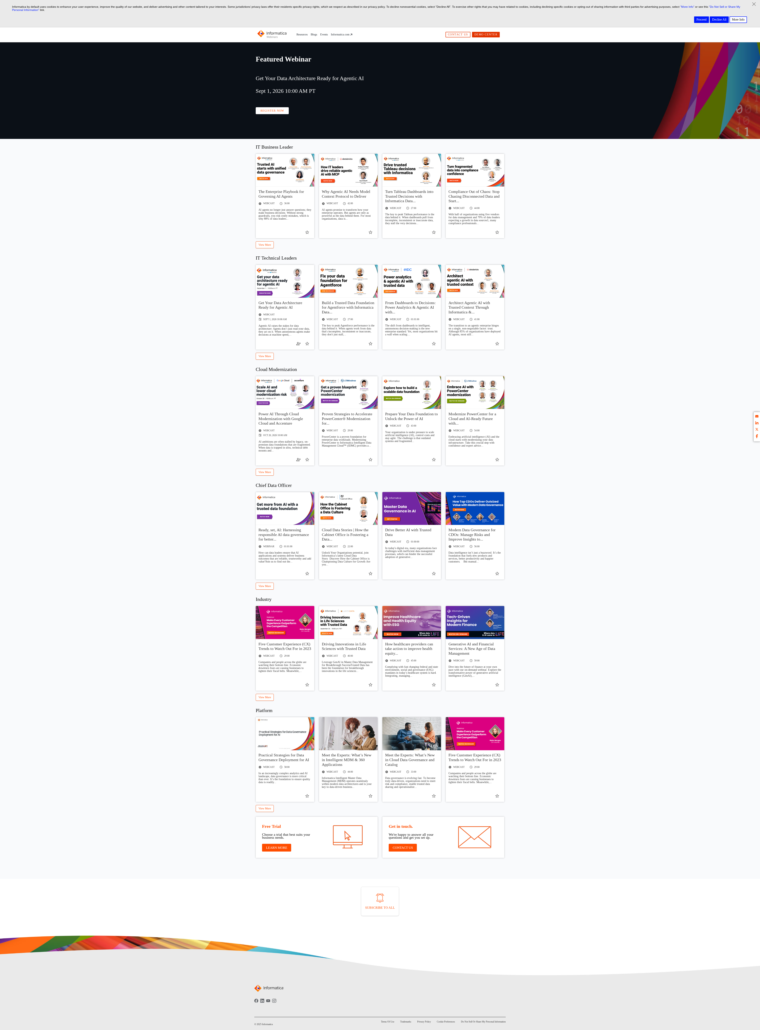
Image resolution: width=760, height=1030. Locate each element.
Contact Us (458, 34)
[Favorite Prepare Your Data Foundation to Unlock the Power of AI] (433, 459)
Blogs (314, 34)
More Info (738, 19)
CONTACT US (403, 848)
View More (264, 244)
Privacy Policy (424, 1021)
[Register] (298, 343)
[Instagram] (274, 1003)
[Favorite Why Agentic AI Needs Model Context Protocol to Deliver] (370, 232)
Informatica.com (340, 34)
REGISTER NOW (272, 110)
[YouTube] (268, 1003)
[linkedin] (756, 423)
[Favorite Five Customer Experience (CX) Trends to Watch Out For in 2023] (307, 684)
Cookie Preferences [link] (446, 1021)
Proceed (701, 19)
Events (324, 34)
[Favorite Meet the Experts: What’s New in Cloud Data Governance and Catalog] (433, 796)
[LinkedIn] (262, 1003)
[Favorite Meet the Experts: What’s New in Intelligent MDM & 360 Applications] (370, 796)
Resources (302, 34)
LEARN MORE (276, 848)
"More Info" (687, 6)
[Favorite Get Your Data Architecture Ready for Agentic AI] (307, 343)
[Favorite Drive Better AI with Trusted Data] (433, 573)
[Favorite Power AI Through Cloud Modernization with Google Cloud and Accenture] (307, 459)
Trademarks (405, 1021)
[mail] (756, 417)
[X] (756, 430)
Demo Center (486, 34)
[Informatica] (272, 35)
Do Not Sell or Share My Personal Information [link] (483, 1021)
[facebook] (757, 436)
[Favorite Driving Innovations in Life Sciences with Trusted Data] (370, 684)
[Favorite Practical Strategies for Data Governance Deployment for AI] (307, 796)
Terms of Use (387, 1021)
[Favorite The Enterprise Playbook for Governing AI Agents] (307, 232)
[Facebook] (256, 1003)
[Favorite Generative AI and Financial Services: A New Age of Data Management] (497, 684)
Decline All (719, 19)
